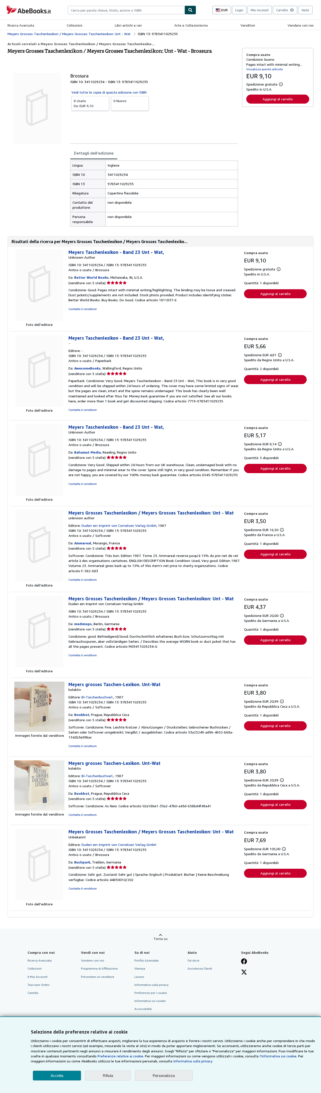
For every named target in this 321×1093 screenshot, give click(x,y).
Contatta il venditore (82, 309)
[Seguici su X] (244, 972)
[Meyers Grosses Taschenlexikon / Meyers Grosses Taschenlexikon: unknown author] (39, 580)
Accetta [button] (57, 1075)
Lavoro (139, 977)
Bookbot (81, 714)
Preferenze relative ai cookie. (121, 1056)
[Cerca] (190, 10)
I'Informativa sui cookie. (278, 1056)
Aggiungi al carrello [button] (278, 99)
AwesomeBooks (87, 368)
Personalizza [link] (164, 1075)
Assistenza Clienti (200, 968)
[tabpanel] (154, 194)
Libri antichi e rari (128, 25)
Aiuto (305, 10)
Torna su (160, 938)
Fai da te (193, 960)
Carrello (33, 993)
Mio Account (260, 10)
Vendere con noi (300, 25)
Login (239, 10)
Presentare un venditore (97, 977)
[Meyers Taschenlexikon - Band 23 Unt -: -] (39, 405)
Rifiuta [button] (108, 1075)
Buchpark (82, 862)
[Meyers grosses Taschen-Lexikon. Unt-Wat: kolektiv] (39, 730)
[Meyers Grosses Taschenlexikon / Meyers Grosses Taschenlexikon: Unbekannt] (39, 899)
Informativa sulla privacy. (193, 1061)
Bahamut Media (87, 452)
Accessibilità (143, 1009)
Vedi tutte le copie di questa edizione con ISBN (108, 92)
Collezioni (74, 25)
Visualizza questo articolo (264, 69)
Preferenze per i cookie (150, 993)
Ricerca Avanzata (21, 25)
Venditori (247, 25)
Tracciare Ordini (38, 985)
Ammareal (82, 543)
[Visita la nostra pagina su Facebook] (244, 962)
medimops (83, 624)
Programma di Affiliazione (99, 968)
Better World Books (91, 277)
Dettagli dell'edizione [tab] (94, 153)
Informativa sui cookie (150, 1001)
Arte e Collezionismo (191, 25)
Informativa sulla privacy (151, 985)
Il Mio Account (37, 977)
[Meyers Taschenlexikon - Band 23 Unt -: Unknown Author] (39, 319)
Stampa (139, 968)
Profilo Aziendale (146, 960)
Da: (83, 103)
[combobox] (126, 10)
